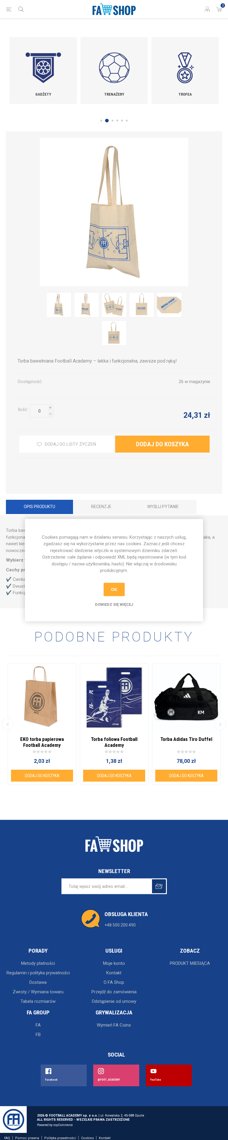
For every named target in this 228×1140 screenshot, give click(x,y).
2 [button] (107, 120)
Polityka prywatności (60, 1138)
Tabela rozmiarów (38, 1001)
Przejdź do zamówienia (114, 991)
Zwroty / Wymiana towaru (38, 991)
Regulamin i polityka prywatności (38, 972)
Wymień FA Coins (114, 1025)
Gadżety (43, 94)
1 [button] (101, 120)
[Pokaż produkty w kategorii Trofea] (185, 61)
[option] (43, 70)
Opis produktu (39, 506)
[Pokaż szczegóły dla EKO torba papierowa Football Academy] (42, 698)
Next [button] (220, 724)
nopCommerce (63, 1125)
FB (38, 1034)
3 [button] (112, 120)
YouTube (155, 1079)
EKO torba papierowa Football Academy (42, 742)
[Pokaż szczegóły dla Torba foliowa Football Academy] (114, 698)
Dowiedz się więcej (114, 604)
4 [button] (117, 120)
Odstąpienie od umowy (114, 1001)
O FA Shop (114, 982)
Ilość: (23, 409)
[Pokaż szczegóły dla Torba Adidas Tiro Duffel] (186, 698)
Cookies (87, 1138)
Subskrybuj (159, 886)
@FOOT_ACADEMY (109, 1079)
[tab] (39, 507)
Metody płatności (38, 963)
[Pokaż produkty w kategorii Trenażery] (114, 61)
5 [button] (122, 120)
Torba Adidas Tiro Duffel (186, 739)
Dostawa (38, 982)
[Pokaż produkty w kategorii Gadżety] (43, 61)
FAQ (7, 1138)
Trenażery (114, 94)
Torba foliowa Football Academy (114, 742)
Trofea (185, 94)
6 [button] (127, 120)
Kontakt (113, 972)
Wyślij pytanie (163, 506)
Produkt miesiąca (190, 963)
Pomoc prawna (27, 1138)
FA (38, 1025)
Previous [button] (8, 724)
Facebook (51, 1079)
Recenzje (101, 506)
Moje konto (114, 963)
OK (114, 589)
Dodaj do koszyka (50, 421)
